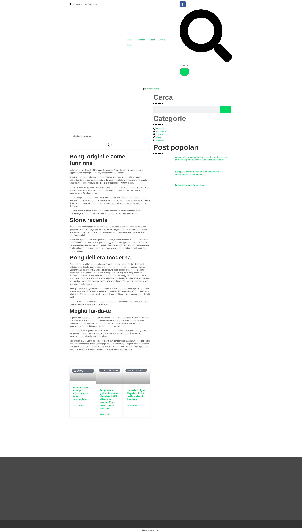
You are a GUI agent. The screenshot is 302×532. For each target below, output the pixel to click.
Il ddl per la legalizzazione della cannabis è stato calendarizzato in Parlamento (198, 173)
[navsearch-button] (206, 61)
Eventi (152, 40)
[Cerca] (225, 109)
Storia (156, 89)
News (129, 40)
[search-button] (184, 72)
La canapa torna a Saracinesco (190, 185)
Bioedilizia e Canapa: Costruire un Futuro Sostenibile (80, 393)
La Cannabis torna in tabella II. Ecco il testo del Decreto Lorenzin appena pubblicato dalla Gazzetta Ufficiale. (201, 158)
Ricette (162, 40)
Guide (129, 45)
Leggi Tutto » (78, 405)
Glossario (149, 89)
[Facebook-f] (183, 4)
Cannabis (141, 40)
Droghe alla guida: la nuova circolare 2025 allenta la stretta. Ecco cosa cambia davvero (109, 399)
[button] (146, 136)
